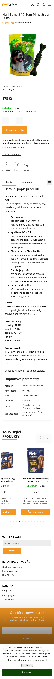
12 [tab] (43, 521)
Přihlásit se (27, 638)
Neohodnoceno (23, 23)
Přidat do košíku (15, 130)
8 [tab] (31, 521)
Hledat (12, 550)
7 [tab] (28, 521)
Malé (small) (28, 412)
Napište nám (8, 575)
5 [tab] (22, 521)
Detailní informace (11, 154)
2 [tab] (13, 521)
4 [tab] (19, 521)
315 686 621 (8, 599)
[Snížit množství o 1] (5, 120)
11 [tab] (40, 521)
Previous (41, 438)
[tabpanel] (35, 481)
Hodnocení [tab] (26, 182)
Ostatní (26, 400)
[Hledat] (38, 5)
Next (48, 438)
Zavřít (44, 174)
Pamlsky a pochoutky (32, 385)
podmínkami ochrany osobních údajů (27, 620)
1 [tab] (10, 521)
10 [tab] (37, 521)
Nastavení (27, 665)
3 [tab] (16, 521)
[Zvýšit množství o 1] (19, 120)
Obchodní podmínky (12, 566)
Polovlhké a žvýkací (31, 405)
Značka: (12, 86)
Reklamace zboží (10, 571)
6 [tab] (25, 521)
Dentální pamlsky (31, 408)
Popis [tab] (9, 182)
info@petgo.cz (9, 595)
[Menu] (50, 5)
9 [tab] (34, 521)
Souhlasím (27, 672)
